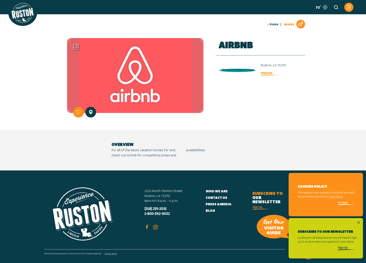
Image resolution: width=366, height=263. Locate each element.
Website (266, 73)
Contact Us (216, 198)
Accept (343, 202)
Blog (210, 211)
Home (274, 24)
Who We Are (217, 191)
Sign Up (257, 207)
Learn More (336, 197)
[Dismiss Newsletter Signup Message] (358, 222)
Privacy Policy (111, 254)
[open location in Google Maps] (237, 69)
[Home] (22, 13)
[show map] (90, 112)
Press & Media (218, 204)
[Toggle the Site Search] (336, 7)
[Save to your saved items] (78, 112)
